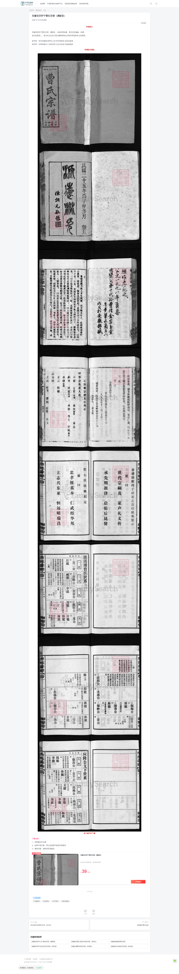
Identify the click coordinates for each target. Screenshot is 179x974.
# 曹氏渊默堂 (65, 901)
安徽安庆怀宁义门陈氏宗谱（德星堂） (44, 941)
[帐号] (151, 3)
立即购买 (138, 882)
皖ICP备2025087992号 (30, 962)
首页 (32, 10)
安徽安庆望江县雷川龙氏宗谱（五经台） (84, 941)
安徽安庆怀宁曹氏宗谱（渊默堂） (49, 15)
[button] (156, 3)
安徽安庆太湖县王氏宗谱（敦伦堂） (122, 946)
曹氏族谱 (39, 10)
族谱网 (42, 3)
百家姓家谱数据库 (71, 3)
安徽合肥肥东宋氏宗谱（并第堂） (82, 946)
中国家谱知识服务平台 (55, 3)
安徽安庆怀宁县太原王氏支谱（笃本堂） (45, 946)
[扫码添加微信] (175, 961)
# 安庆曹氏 (46, 901)
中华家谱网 (27, 959)
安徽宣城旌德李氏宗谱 (118, 941)
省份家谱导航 (83, 3)
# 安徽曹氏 (37, 901)
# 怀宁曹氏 (55, 901)
